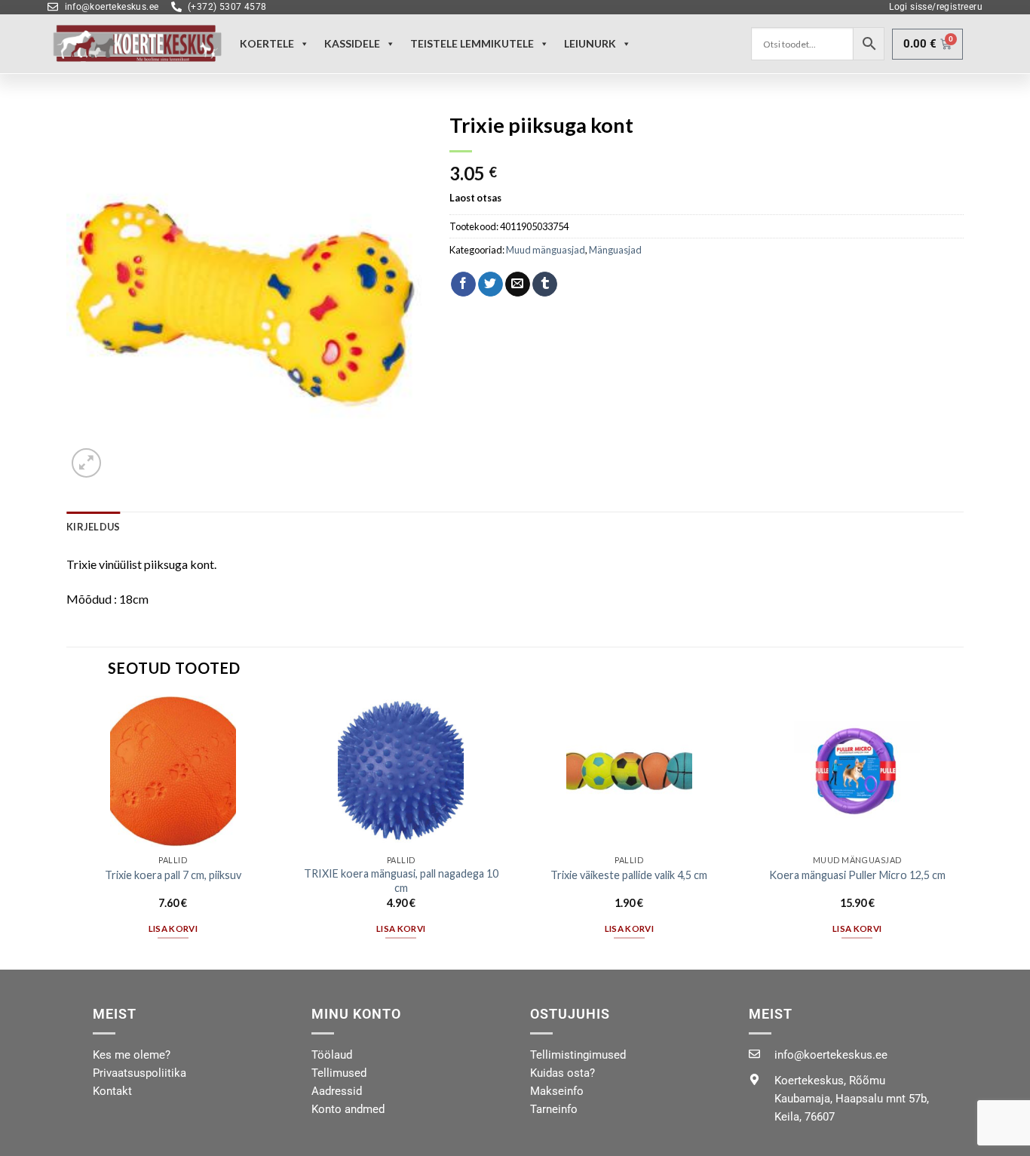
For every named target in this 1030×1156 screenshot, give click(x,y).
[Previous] (67, 831)
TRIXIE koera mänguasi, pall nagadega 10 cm (401, 880)
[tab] (93, 527)
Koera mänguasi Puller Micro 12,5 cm (857, 875)
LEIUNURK (590, 43)
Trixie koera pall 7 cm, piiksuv (173, 875)
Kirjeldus (93, 527)
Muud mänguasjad (545, 250)
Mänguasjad (615, 250)
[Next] (963, 831)
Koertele (267, 43)
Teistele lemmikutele (472, 43)
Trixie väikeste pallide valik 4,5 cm (628, 875)
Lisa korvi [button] (173, 928)
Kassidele (352, 43)
